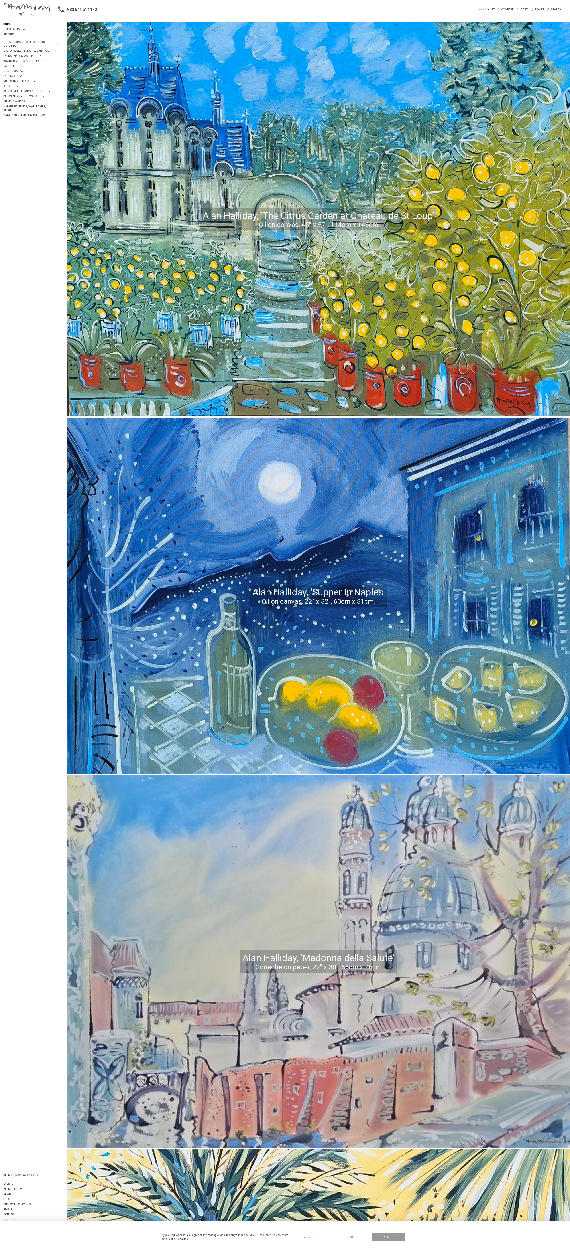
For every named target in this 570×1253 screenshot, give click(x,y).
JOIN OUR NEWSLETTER (21, 1175)
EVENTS (8, 1183)
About (7, 1209)
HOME (7, 24)
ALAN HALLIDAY (12, 1188)
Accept (389, 1237)
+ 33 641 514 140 (82, 9)
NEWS (7, 1194)
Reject (348, 1237)
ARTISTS (8, 34)
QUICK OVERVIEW (14, 29)
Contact (9, 1214)
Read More (308, 1237)
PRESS (7, 1199)
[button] (31, 44)
